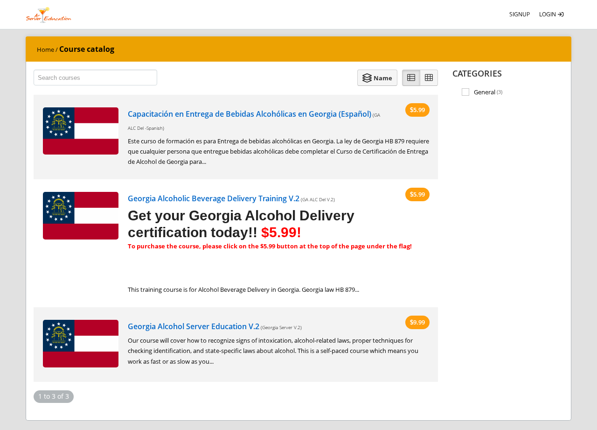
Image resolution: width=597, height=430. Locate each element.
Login (548, 14)
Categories (477, 73)
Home (45, 49)
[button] (377, 78)
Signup (519, 14)
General (488, 92)
